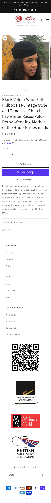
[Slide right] (32, 90)
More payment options (25, 179)
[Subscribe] (42, 475)
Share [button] (8, 229)
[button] (25, 222)
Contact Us (11, 315)
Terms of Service (13, 334)
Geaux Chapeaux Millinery (19, 498)
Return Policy (12, 321)
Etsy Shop (10, 253)
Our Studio (11, 290)
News (8, 297)
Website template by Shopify (35, 498)
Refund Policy (12, 328)
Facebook (10, 259)
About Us (10, 284)
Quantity (5, 148)
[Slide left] (19, 90)
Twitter (9, 266)
